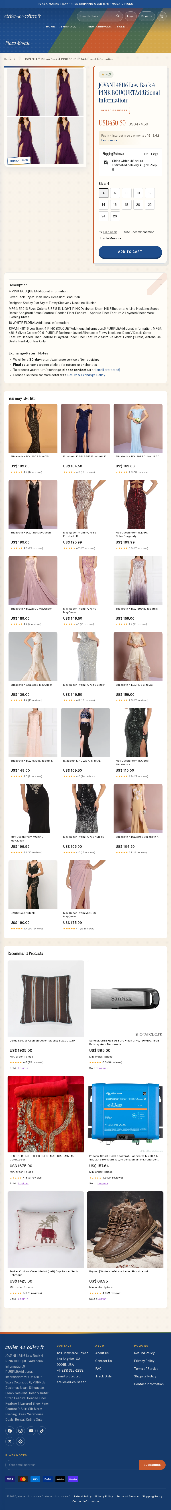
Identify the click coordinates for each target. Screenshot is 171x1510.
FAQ (98, 1368)
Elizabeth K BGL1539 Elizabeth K (32, 760)
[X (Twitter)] (9, 1441)
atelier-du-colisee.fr (22, 16)
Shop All (68, 26)
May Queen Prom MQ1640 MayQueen (27, 838)
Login (130, 16)
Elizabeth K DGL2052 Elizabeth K (137, 836)
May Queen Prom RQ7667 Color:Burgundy (132, 534)
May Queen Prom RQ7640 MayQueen (79, 610)
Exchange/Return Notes (28, 353)
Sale (121, 26)
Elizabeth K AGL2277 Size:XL (82, 760)
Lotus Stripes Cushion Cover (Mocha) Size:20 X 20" (43, 1040)
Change (154, 154)
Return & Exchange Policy (86, 375)
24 (104, 216)
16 (115, 204)
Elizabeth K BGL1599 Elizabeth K (137, 608)
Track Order (104, 1376)
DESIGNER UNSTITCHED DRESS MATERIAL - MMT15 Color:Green (42, 1157)
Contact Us (103, 1361)
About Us (102, 1353)
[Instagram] (20, 1430)
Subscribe (152, 1464)
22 (150, 204)
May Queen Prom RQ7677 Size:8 (83, 836)
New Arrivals (99, 26)
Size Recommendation (139, 232)
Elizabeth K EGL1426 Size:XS (134, 684)
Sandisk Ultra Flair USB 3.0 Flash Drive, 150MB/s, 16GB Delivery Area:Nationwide (124, 1042)
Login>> (23, 1068)
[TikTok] (41, 1430)
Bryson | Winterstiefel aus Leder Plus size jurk (119, 1271)
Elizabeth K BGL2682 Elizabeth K (84, 456)
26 (115, 216)
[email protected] (108, 370)
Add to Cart (130, 252)
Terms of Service (146, 1368)
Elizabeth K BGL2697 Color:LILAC (137, 456)
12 (149, 193)
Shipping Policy (145, 1376)
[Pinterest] (20, 1441)
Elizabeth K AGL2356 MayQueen (32, 684)
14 (103, 204)
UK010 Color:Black (23, 912)
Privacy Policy (144, 1361)
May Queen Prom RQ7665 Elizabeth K (79, 534)
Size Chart (110, 232)
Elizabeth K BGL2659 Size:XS (30, 456)
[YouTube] (31, 1430)
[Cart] (162, 16)
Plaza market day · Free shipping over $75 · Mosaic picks (85, 3)
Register (147, 16)
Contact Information (149, 1384)
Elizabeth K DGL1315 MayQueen (31, 532)
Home (50, 26)
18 (126, 204)
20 (138, 204)
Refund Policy (144, 1353)
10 (138, 193)
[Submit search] (118, 16)
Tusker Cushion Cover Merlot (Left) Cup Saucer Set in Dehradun (44, 1273)
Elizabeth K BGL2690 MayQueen (31, 608)
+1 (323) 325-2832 (70, 1370)
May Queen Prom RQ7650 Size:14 (84, 684)
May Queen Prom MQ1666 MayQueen (79, 914)
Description (18, 285)
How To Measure (110, 238)
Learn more (109, 140)
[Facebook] (9, 1430)
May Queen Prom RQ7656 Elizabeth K (132, 762)
